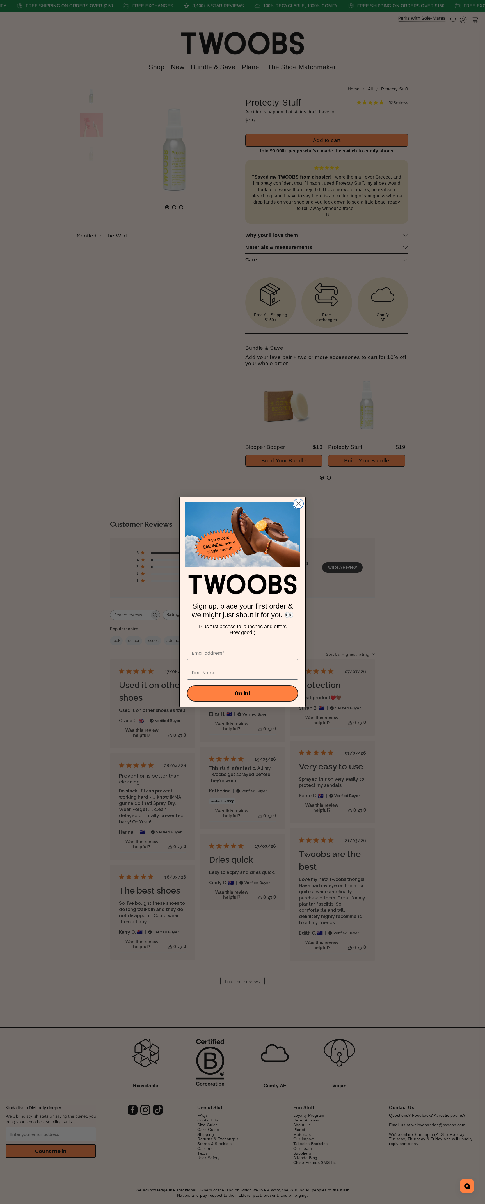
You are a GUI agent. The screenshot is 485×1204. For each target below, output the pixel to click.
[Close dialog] (298, 504)
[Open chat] (467, 1186)
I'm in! (242, 693)
